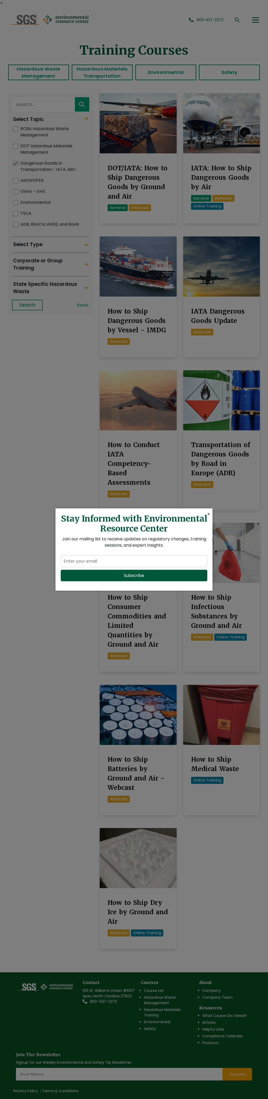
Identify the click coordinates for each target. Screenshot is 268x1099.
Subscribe (134, 575)
